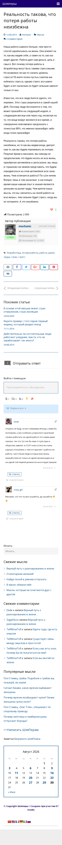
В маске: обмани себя (18, 584)
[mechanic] (10, 229)
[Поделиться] (17, 267)
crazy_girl (18, 489)
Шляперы (9, 4)
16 (52, 773)
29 (44, 782)
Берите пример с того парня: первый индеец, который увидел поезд (26, 322)
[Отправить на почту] (8, 267)
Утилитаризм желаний (19, 574)
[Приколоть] (54, 267)
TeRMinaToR (13, 629)
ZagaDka (11, 619)
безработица (14, 252)
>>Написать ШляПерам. (21, 730)
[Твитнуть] (26, 267)
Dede (16, 421)
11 (16, 773)
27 (30, 782)
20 (30, 778)
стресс (21, 257)
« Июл (11, 792)
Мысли (40, 34)
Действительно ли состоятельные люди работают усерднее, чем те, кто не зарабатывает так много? (27, 337)
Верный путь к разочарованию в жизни (30, 568)
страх (14, 257)
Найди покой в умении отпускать (26, 579)
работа (43, 252)
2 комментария (14, 38)
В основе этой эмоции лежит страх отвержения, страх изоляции (24, 310)
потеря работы (30, 252)
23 (52, 778)
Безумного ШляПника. (27, 738)
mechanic (26, 34)
